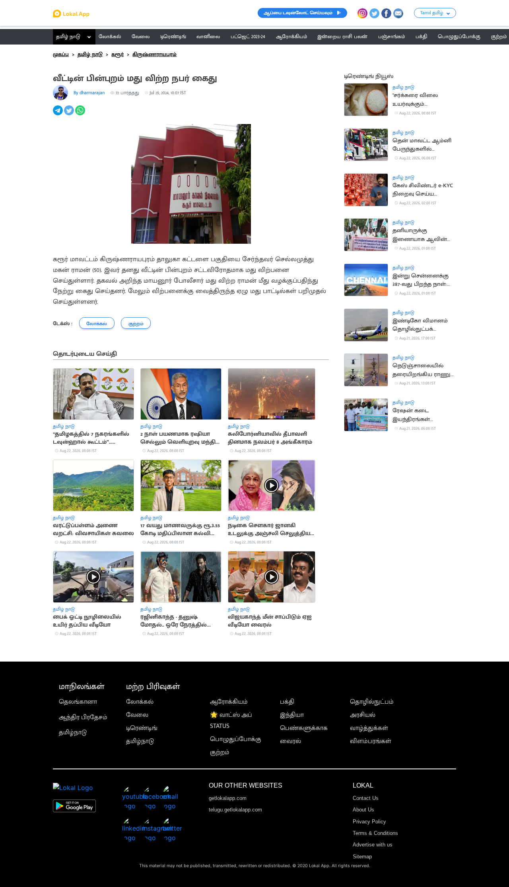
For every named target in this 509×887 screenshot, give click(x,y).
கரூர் (117, 54)
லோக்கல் (139, 702)
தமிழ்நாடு (73, 732)
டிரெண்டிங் (141, 728)
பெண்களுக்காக (304, 728)
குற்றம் (219, 752)
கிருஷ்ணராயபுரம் (154, 54)
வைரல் (290, 741)
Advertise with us (372, 845)
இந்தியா (292, 715)
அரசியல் (362, 715)
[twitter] (69, 114)
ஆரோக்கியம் (229, 702)
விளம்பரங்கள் (370, 741)
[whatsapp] (80, 114)
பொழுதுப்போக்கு (235, 739)
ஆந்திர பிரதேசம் (83, 717)
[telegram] (58, 114)
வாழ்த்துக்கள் (369, 728)
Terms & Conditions (375, 833)
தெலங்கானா (78, 702)
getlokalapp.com (228, 798)
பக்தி (287, 702)
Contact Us (366, 798)
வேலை (137, 715)
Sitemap (362, 857)
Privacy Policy (369, 822)
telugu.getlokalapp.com (235, 810)
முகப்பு (61, 54)
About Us (363, 810)
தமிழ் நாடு (68, 36)
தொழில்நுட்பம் (372, 702)
